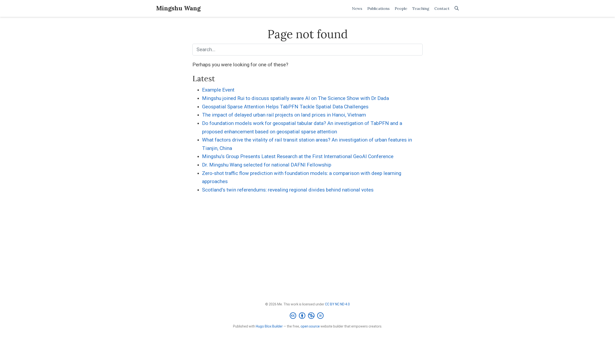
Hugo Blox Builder (269, 326)
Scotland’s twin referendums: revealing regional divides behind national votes (288, 190)
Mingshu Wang (178, 8)
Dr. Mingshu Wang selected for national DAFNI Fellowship (266, 165)
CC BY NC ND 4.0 (337, 304)
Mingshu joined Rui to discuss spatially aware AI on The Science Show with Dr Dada (295, 98)
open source (310, 326)
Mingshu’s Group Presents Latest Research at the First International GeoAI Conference (298, 156)
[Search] (457, 8)
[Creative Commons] (308, 315)
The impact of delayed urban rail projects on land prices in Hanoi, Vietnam (284, 115)
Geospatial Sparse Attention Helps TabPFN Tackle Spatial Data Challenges (285, 107)
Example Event (218, 90)
